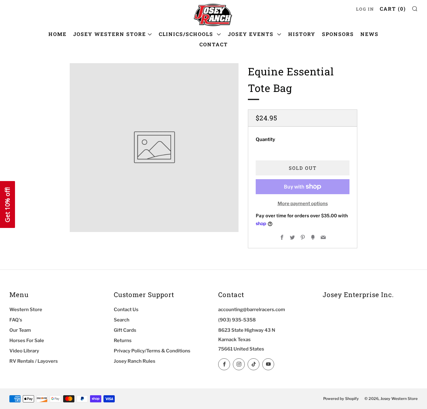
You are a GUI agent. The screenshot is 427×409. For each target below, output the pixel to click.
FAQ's (15, 320)
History (301, 34)
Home (57, 34)
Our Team (20, 330)
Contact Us (126, 309)
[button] (7, 204)
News (369, 34)
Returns (123, 340)
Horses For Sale (26, 340)
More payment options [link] (303, 203)
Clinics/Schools (187, 34)
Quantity (265, 139)
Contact (213, 44)
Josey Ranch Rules (134, 361)
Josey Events (251, 34)
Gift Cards (125, 330)
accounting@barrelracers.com (251, 309)
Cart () (393, 8)
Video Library (24, 351)
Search (121, 320)
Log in (365, 9)
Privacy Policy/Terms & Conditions (152, 351)
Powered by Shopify (341, 398)
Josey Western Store (109, 34)
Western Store (25, 309)
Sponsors (338, 34)
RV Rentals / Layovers (33, 361)
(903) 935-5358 (237, 320)
